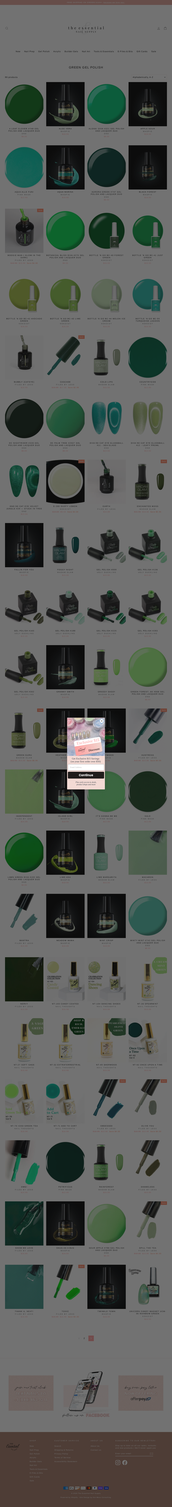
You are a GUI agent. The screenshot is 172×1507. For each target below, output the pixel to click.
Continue (86, 775)
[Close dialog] (101, 721)
